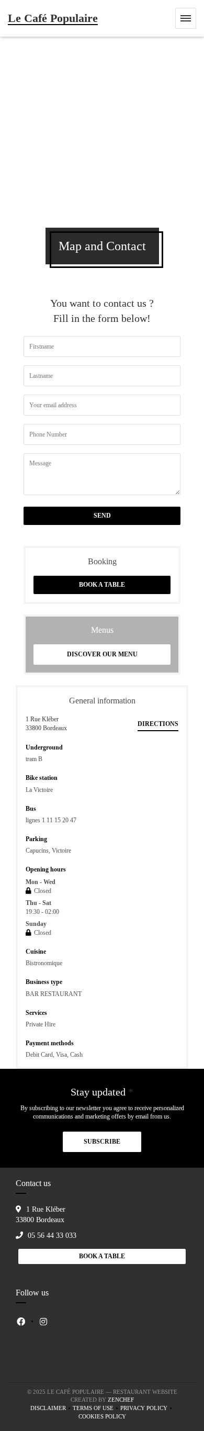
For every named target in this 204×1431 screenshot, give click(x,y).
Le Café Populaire (53, 18)
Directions (158, 724)
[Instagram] (43, 1321)
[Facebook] (21, 1321)
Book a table (102, 584)
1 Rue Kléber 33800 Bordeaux (46, 724)
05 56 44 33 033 (52, 1235)
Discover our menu (102, 654)
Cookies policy (102, 1416)
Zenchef (121, 1399)
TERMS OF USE (93, 1408)
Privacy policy (143, 1408)
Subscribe (102, 1141)
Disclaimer (48, 1408)
